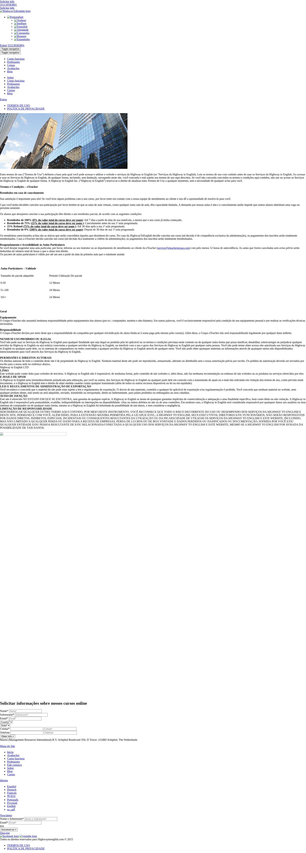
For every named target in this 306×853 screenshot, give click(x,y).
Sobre (10, 77)
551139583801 (8, 4)
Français (11, 792)
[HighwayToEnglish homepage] (15, 11)
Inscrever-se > (8, 829)
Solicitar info (7, 1)
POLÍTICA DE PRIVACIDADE (26, 108)
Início (10, 752)
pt (22, 17)
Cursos (11, 65)
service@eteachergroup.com (173, 247)
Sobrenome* (7, 714)
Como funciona (15, 58)
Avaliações (13, 68)
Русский (12, 802)
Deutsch (11, 789)
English (11, 806)
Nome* (4, 710)
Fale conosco (14, 764)
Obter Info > (7, 736)
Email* (4, 718)
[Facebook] (9, 836)
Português (12, 799)
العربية (11, 809)
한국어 (11, 796)
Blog (10, 71)
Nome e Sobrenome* (12, 818)
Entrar (3, 45)
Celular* (5, 728)
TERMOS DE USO (18, 105)
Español (11, 786)
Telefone (5, 732)
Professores (13, 61)
